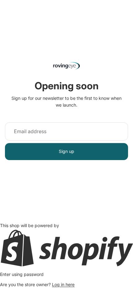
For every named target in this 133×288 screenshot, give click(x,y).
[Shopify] (66, 248)
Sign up (66, 151)
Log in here (63, 284)
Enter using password (22, 274)
